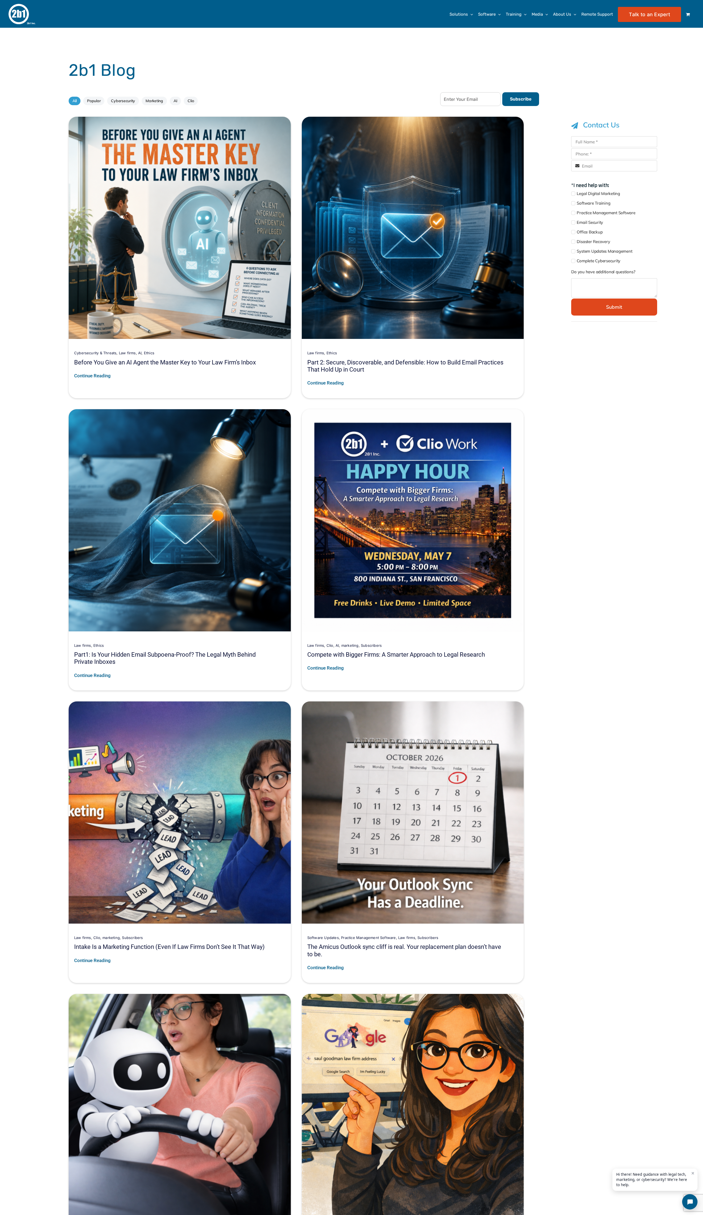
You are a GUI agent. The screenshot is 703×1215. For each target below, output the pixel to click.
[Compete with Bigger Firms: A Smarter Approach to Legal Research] (413, 413)
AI (175, 100)
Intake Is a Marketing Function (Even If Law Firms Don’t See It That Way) (169, 946)
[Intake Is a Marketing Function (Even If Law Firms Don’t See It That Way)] (180, 705)
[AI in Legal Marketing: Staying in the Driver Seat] (180, 998)
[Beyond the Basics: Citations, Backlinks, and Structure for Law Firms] (413, 998)
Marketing (154, 100)
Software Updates (323, 937)
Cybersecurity (123, 100)
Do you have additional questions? (603, 271)
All (74, 100)
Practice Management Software (368, 937)
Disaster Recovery (593, 241)
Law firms (127, 353)
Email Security (590, 222)
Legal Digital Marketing (598, 193)
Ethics (149, 353)
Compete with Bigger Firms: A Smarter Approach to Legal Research (396, 654)
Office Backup (589, 232)
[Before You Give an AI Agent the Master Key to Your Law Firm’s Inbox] (180, 121)
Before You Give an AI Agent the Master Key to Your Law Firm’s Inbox (165, 362)
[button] (614, 125)
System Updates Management (604, 251)
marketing (350, 645)
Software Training (593, 203)
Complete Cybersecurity (598, 260)
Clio (191, 100)
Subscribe (520, 99)
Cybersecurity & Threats (95, 353)
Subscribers (371, 645)
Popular (94, 100)
